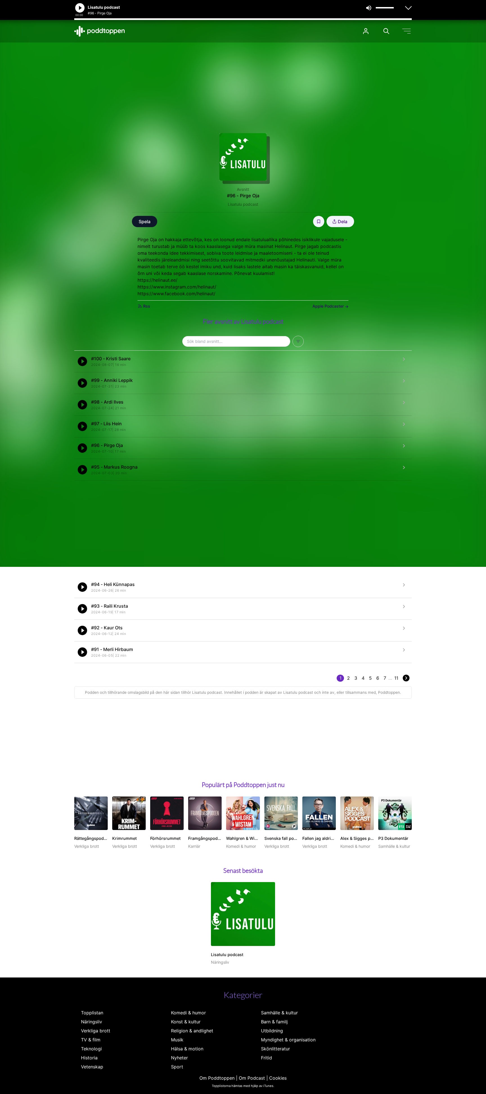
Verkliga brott (95, 1030)
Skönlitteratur (275, 1049)
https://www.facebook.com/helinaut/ (176, 293)
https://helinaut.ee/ (157, 280)
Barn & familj (274, 1021)
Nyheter (179, 1058)
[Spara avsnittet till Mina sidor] (318, 221)
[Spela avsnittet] (82, 361)
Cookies (278, 1078)
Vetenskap (92, 1067)
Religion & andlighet (192, 1030)
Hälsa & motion (187, 1049)
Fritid (266, 1058)
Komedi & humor (188, 1012)
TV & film (90, 1039)
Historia (89, 1058)
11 (396, 678)
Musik (177, 1039)
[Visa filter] (298, 341)
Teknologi (91, 1049)
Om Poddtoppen (217, 1078)
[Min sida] (366, 31)
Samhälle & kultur (279, 1012)
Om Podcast (252, 1078)
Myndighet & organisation (288, 1039)
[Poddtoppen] (99, 31)
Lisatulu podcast (243, 204)
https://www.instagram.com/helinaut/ (177, 287)
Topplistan (92, 1012)
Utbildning (272, 1030)
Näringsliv (91, 1021)
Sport (177, 1067)
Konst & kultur (186, 1021)
